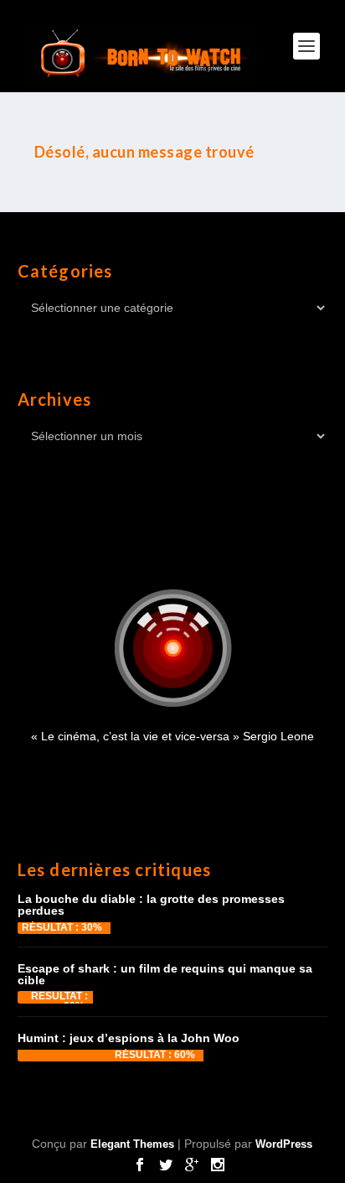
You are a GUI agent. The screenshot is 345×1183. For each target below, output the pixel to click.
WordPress (283, 1144)
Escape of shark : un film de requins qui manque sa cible (165, 974)
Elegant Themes (132, 1144)
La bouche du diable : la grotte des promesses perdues (151, 904)
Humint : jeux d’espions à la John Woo (128, 1038)
